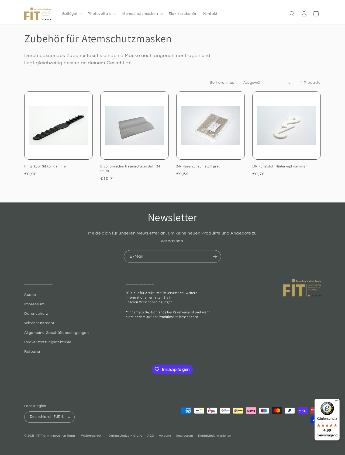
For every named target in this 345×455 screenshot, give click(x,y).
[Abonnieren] (215, 256)
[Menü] (336, 402)
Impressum (34, 304)
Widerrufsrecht (92, 435)
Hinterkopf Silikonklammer (45, 166)
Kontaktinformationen (214, 435)
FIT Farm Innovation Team (55, 436)
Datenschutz (36, 314)
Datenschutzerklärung (125, 435)
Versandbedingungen (156, 302)
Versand (165, 435)
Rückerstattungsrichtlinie (47, 342)
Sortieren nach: (224, 83)
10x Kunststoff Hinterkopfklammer (279, 166)
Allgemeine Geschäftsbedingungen (56, 333)
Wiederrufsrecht (39, 323)
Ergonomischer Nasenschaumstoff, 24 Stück (130, 168)
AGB (150, 435)
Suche (30, 295)
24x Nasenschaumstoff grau (198, 166)
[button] (72, 13)
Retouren (33, 352)
